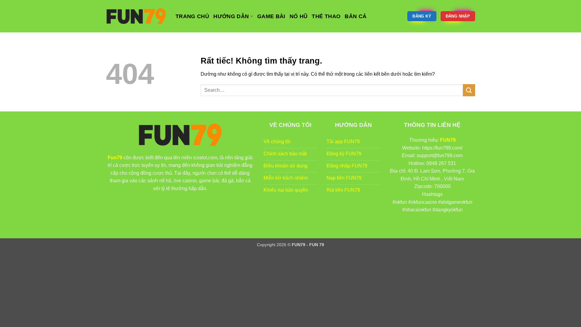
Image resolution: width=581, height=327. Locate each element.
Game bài (271, 16)
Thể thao (326, 16)
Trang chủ (192, 16)
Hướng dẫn (231, 16)
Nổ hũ (299, 16)
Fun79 (115, 157)
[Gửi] (469, 90)
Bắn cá (355, 16)
